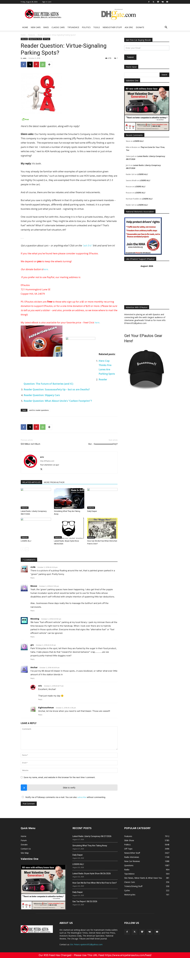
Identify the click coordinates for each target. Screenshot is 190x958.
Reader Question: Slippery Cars (42, 395)
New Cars (36, 27)
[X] (30, 64)
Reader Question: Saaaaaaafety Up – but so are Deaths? (57, 389)
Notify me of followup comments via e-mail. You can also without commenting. (65, 797)
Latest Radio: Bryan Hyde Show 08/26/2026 (91, 873)
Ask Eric (129, 27)
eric (24, 58)
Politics (86, 27)
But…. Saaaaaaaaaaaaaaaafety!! (103, 444)
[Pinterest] (36, 64)
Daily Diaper (92, 511)
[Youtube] (157, 932)
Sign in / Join (46, 2)
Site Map (25, 853)
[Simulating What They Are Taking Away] (69, 498)
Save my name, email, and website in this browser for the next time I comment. (59, 777)
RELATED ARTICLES (31, 482)
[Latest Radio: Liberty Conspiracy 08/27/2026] (36, 498)
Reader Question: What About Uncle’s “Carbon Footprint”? (58, 400)
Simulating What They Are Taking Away (89, 845)
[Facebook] (23, 64)
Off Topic (46, 39)
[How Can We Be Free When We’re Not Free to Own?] (102, 528)
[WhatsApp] (42, 64)
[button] (166, 27)
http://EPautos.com (47, 461)
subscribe (81, 797)
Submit (130, 57)
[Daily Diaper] (102, 498)
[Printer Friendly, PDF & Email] (69, 119)
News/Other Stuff (112, 27)
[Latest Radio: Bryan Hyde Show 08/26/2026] (69, 528)
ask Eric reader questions (39, 410)
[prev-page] (22, 549)
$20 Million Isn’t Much (30, 444)
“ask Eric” (87, 245)
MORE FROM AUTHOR (54, 482)
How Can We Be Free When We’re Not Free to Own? (94, 883)
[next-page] (27, 549)
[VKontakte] (149, 932)
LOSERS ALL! (26, 541)
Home (25, 27)
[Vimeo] (142, 932)
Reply (32, 578)
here (45, 269)
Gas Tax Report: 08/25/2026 (84, 901)
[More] (49, 64)
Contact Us (26, 848)
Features (31, 35)
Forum (24, 840)
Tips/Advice (73, 27)
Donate (140, 27)
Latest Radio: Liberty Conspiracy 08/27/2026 (91, 836)
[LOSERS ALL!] (36, 528)
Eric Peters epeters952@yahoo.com (86, 944)
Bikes (46, 27)
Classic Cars (58, 27)
